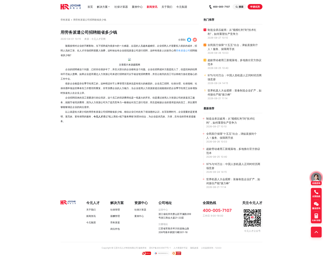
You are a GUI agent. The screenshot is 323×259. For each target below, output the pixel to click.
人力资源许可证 (180, 248)
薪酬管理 (115, 216)
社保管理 (115, 209)
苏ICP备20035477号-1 (160, 248)
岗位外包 (115, 228)
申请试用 (255, 6)
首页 (90, 6)
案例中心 (137, 6)
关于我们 (167, 6)
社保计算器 (121, 6)
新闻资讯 (152, 6)
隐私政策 (194, 248)
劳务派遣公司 (183, 50)
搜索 (239, 6)
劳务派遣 (65, 19)
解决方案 (103, 6)
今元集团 (181, 6)
